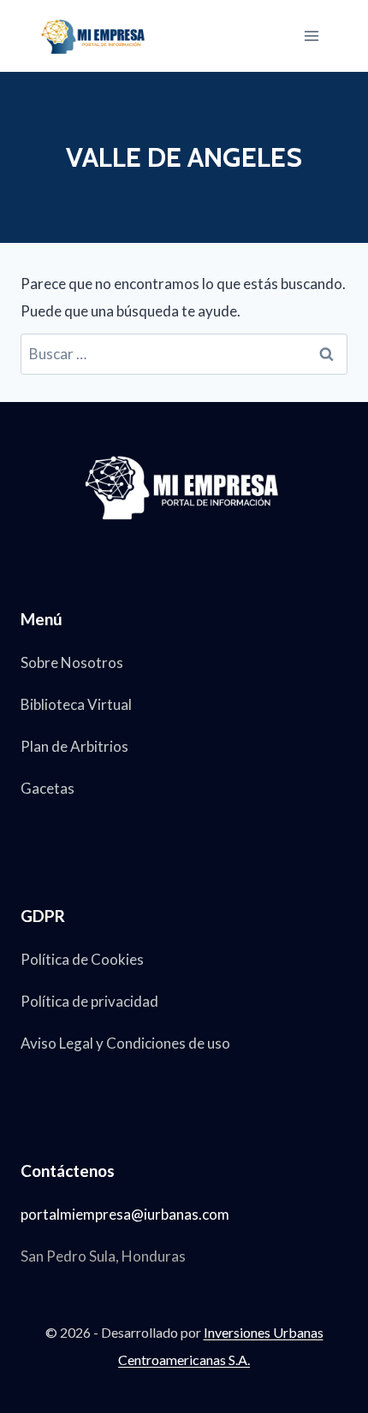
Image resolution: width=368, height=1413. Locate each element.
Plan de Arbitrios (74, 746)
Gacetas (47, 788)
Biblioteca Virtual (76, 704)
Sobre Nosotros (72, 662)
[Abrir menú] (311, 35)
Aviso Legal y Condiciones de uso (125, 1043)
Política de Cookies (82, 959)
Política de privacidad (89, 1001)
